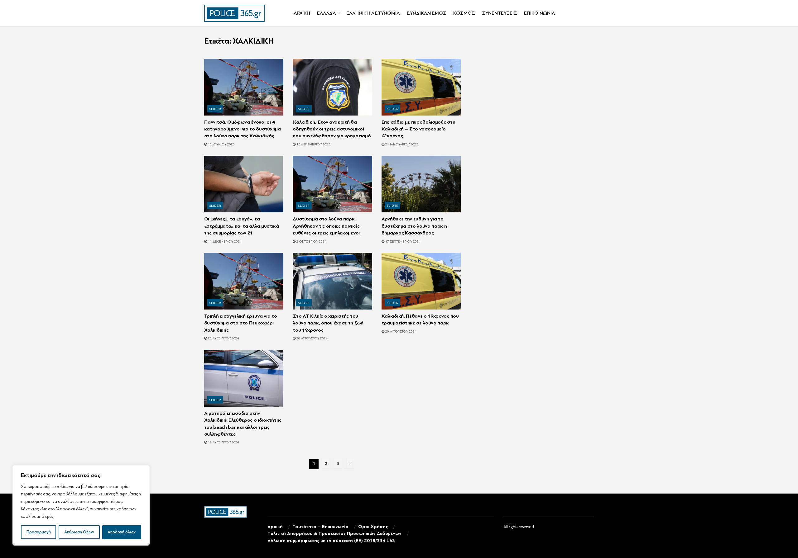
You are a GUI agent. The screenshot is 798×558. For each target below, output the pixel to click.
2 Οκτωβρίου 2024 (311, 241)
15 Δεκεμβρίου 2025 (313, 144)
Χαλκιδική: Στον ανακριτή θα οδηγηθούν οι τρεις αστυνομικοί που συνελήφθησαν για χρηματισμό (332, 129)
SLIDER (215, 109)
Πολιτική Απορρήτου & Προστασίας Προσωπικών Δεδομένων (334, 533)
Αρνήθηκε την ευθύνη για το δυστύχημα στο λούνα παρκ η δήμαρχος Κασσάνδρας (414, 226)
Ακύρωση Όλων (79, 532)
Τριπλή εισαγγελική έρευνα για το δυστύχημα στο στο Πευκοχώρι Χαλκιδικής (240, 323)
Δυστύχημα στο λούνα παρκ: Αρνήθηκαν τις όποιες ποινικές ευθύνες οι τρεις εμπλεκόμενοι (326, 226)
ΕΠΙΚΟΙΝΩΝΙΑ (539, 13)
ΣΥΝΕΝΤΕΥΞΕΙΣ (499, 13)
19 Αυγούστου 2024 (223, 442)
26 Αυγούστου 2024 (223, 338)
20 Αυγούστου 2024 (312, 338)
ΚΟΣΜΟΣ (464, 13)
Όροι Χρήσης (373, 526)
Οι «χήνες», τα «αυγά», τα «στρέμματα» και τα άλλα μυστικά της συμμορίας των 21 (241, 226)
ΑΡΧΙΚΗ (302, 13)
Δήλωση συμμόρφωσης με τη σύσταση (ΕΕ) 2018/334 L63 (331, 540)
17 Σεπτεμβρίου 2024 (402, 241)
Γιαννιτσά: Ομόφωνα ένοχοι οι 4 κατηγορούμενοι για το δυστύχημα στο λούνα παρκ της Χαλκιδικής (242, 129)
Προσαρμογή (38, 532)
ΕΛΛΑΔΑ (326, 13)
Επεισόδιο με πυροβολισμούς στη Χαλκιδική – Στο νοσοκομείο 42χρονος (418, 129)
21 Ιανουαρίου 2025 (401, 144)
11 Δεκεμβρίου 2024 (224, 241)
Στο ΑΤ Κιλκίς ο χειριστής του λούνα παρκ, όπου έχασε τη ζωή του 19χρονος (328, 323)
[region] (81, 505)
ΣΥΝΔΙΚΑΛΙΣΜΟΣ (426, 13)
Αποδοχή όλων (122, 532)
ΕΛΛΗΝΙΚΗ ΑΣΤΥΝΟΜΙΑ (373, 13)
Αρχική (275, 526)
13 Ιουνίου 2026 (221, 144)
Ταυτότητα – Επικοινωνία (320, 526)
